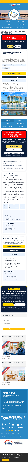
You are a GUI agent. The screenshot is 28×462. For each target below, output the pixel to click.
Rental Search (15, 433)
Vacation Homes (21, 27)
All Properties (5, 435)
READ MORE (6, 410)
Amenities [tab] (20, 120)
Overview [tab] (7, 120)
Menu (3, 1)
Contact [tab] (20, 126)
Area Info (19, 435)
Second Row (20, 24)
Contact (19, 436)
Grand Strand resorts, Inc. (14, 14)
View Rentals (17, 46)
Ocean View (7, 24)
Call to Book (14, 80)
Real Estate (4, 436)
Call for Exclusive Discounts (14, 246)
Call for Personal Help (8, 304)
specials (13, 435)
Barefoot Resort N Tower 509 (12, 336)
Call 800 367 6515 (14, 146)
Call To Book (10, 46)
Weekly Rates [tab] (20, 123)
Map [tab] (7, 123)
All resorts (7, 21)
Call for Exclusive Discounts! (14, 73)
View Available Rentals (14, 149)
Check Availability (14, 77)
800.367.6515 (15, 4)
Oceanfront (20, 21)
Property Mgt (12, 436)
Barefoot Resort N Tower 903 (12, 362)
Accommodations (7, 27)
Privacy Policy (17, 430)
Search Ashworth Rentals (20, 304)
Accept (6, 459)
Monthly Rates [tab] (7, 126)
